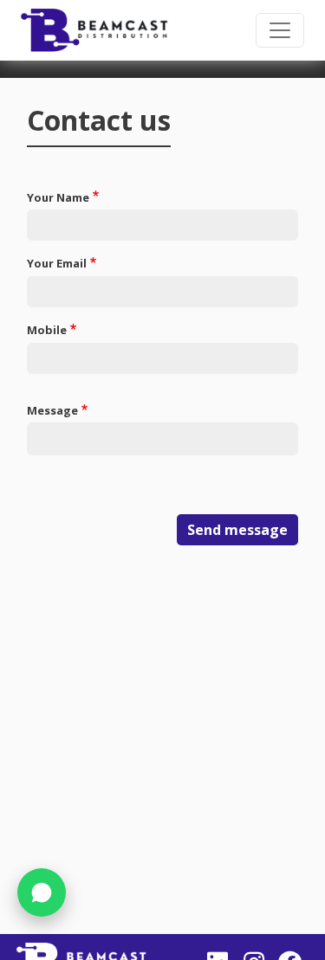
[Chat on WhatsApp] (41, 892)
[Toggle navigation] (280, 30)
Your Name (58, 197)
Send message (237, 529)
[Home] (94, 30)
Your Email (57, 263)
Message (52, 410)
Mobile (47, 330)
